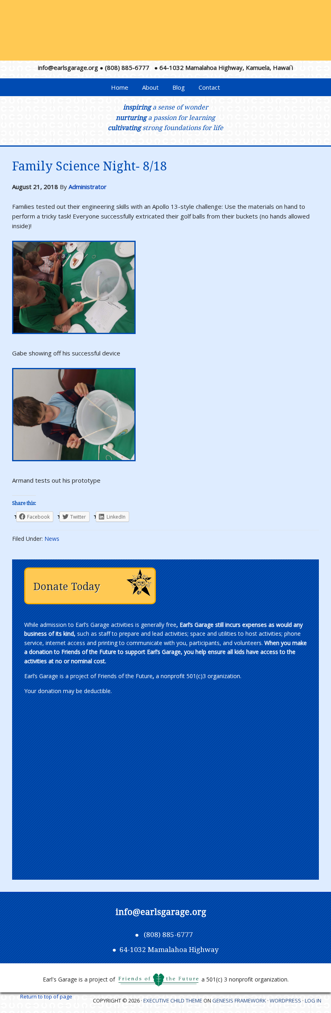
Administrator (88, 187)
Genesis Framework (239, 1000)
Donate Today (67, 587)
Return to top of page (46, 996)
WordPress (285, 1000)
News (51, 538)
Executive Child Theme (172, 1000)
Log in (313, 1000)
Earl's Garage (168, 33)
